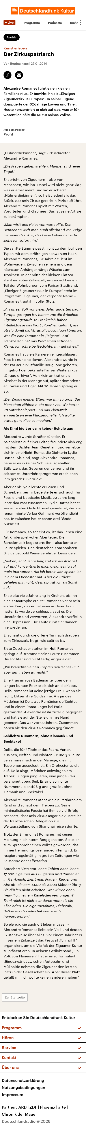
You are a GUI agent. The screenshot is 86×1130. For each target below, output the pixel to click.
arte (63, 1107)
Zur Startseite (15, 997)
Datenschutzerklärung (23, 1080)
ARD (23, 1107)
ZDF (34, 1107)
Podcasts (55, 22)
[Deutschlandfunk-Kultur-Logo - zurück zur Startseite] (43, 10)
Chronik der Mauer (19, 1114)
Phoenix (48, 1107)
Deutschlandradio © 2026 (26, 1121)
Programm (32, 22)
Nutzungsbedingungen (23, 1087)
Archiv (12, 37)
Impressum (12, 1094)
